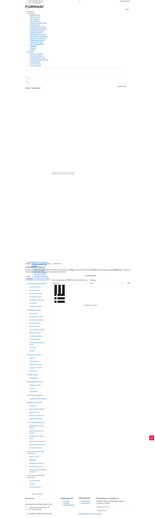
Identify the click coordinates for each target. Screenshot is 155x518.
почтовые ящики (34, 339)
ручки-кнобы (33, 313)
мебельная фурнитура (35, 382)
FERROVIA (33, 46)
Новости (30, 11)
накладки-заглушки (35, 306)
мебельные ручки (35, 385)
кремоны (32, 358)
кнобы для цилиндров (36, 320)
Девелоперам (85, 503)
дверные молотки (35, 333)
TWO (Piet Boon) (35, 17)
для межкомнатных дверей (37, 262)
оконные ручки (34, 361)
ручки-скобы (33, 378)
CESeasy (31, 484)
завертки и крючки (35, 364)
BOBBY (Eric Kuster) (36, 32)
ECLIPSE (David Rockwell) (38, 27)
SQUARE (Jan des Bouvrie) (38, 38)
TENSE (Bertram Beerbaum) (38, 29)
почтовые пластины (35, 336)
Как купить (66, 501)
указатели (32, 348)
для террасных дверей (35, 395)
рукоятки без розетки (36, 317)
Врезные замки (34, 457)
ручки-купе (32, 406)
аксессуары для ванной (35, 422)
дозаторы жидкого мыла (37, 444)
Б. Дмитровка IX (35, 62)
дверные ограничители (36, 415)
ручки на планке (34, 290)
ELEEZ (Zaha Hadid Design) (38, 23)
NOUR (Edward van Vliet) (37, 34)
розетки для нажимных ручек (36, 343)
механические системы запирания (35, 452)
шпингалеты (33, 371)
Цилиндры (32, 460)
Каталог (34, 263)
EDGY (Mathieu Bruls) (36, 44)
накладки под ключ (35, 296)
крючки (31, 388)
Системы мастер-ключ (36, 466)
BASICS (32, 50)
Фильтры (93, 280)
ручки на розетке (34, 287)
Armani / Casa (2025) (36, 54)
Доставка (66, 503)
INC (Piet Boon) (35, 19)
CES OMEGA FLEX (34, 481)
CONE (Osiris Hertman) (37, 31)
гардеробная (33, 391)
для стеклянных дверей (36, 409)
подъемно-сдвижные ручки (38, 399)
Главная (27, 263)
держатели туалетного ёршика (36, 432)
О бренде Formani (69, 505)
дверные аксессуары (34, 402)
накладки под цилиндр (36, 300)
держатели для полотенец (37, 441)
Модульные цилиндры (36, 463)
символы (32, 351)
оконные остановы (35, 368)
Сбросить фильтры (37, 494)
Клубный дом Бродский (37, 58)
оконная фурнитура (45, 263)
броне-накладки (34, 323)
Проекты (30, 52)
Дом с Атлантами (35, 65)
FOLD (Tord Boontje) (36, 42)
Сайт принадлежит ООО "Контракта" (90, 514)
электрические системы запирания (36, 476)
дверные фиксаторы (35, 419)
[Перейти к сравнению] (28, 77)
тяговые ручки (32, 375)
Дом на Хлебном (35, 63)
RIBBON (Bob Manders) (37, 40)
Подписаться (101, 510)
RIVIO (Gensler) (35, 25)
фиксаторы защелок (35, 293)
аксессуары (33, 303)
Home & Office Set (35, 487)
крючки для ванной (35, 448)
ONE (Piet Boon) (35, 15)
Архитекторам (85, 501)
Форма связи (122, 86)
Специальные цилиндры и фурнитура (37, 470)
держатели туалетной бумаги (36, 427)
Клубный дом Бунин (36, 56)
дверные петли (34, 412)
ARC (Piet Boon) (35, 21)
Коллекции (31, 13)
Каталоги (30, 279)
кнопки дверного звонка (37, 329)
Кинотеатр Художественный (39, 60)
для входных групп (34, 310)
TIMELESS (33, 48)
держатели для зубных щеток (36, 437)
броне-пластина (34, 326)
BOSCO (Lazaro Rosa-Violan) (39, 36)
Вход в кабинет (125, 1)
